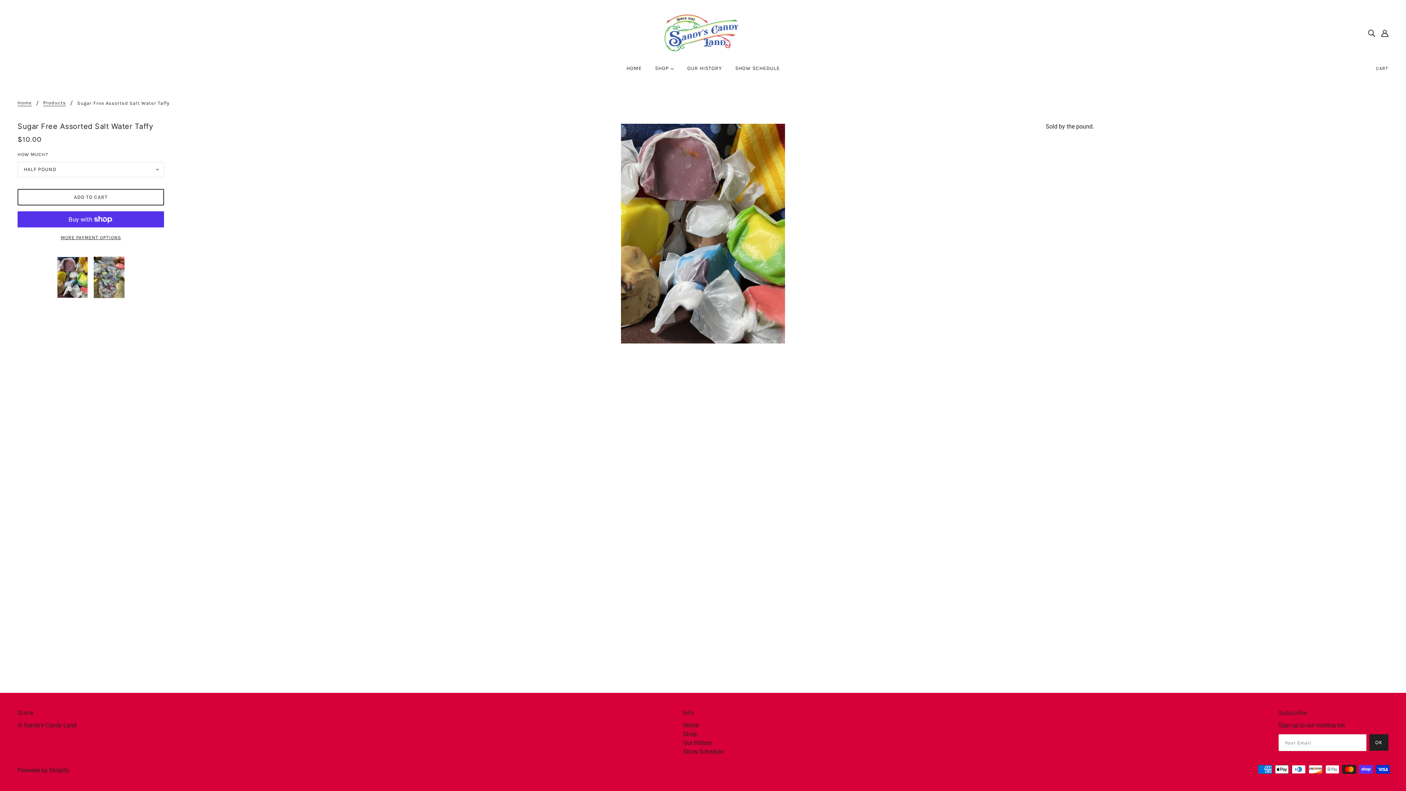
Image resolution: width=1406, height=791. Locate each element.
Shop (690, 734)
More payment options (91, 237)
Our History (697, 742)
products (54, 102)
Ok (1379, 742)
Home (25, 102)
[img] (1371, 33)
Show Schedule (703, 751)
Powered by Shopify (43, 770)
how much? (33, 154)
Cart (1382, 68)
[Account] (1384, 33)
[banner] (703, 32)
